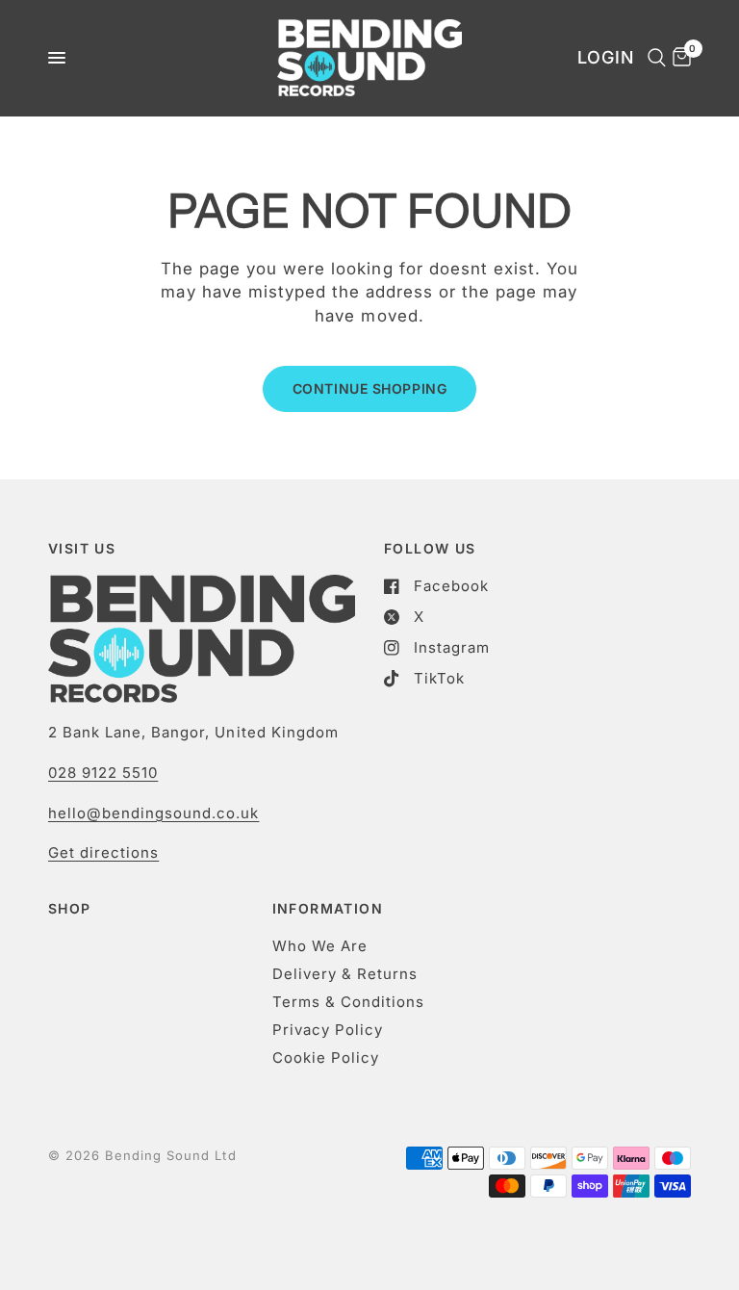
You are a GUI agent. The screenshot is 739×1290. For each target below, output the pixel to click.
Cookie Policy (325, 1057)
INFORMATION (327, 909)
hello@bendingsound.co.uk (153, 813)
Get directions (103, 852)
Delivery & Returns (345, 974)
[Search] (653, 58)
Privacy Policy (327, 1029)
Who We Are (320, 946)
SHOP (69, 909)
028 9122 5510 (103, 772)
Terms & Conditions (348, 1002)
